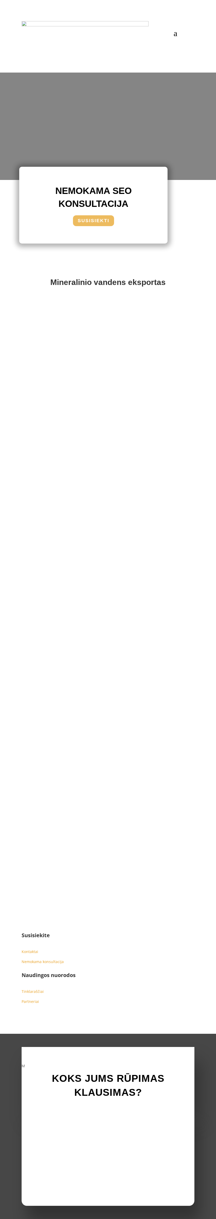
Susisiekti (93, 220)
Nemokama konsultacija (43, 961)
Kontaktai (30, 951)
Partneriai (30, 1001)
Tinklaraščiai (33, 991)
